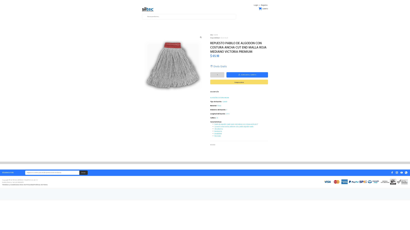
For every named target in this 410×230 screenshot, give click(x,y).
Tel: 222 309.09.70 (18, 182)
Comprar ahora (239, 82)
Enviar (83, 173)
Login (256, 5)
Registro (264, 5)
